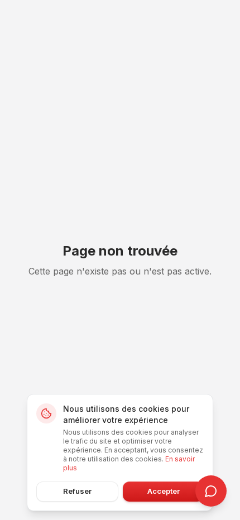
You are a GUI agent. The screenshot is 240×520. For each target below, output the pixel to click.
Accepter (163, 491)
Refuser (77, 491)
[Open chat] (211, 491)
